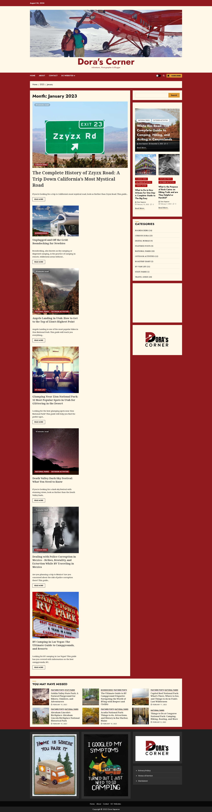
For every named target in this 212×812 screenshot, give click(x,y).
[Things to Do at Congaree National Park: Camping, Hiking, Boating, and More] (140, 716)
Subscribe (176, 75)
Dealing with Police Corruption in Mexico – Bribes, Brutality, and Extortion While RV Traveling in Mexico (54, 562)
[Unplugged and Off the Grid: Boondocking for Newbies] (55, 221)
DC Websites (67, 75)
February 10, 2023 (60, 724)
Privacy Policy (144, 770)
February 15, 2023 (60, 705)
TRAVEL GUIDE (52, 635)
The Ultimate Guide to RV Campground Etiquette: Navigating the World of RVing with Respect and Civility (113, 699)
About (42, 75)
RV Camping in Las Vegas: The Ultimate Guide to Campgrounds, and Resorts (53, 645)
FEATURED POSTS (166, 179)
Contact (53, 75)
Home (32, 75)
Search (174, 95)
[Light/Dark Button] (158, 75)
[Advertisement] (157, 303)
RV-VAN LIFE (40, 390)
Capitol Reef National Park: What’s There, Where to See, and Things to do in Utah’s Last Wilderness (165, 697)
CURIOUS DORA (41, 165)
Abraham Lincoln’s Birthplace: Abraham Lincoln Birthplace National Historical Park (65, 716)
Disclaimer (143, 781)
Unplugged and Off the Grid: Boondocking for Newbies (50, 241)
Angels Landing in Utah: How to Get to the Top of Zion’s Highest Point (55, 319)
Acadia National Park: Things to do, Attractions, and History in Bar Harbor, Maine (114, 716)
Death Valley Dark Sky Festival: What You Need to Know (52, 480)
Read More (38, 199)
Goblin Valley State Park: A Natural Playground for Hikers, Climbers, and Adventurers (64, 697)
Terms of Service (145, 775)
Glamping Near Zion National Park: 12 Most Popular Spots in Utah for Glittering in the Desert (55, 400)
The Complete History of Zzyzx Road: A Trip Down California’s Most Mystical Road (76, 179)
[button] (163, 75)
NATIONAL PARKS (42, 311)
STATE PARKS (141, 271)
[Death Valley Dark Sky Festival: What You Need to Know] (55, 451)
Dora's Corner (106, 61)
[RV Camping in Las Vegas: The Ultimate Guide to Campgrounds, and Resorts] (55, 615)
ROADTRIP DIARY (143, 261)
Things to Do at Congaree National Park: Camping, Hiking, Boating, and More (164, 716)
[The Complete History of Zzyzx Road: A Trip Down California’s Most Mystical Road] (80, 134)
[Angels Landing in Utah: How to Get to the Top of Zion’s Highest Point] (55, 291)
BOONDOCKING (41, 233)
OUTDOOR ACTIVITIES (59, 311)
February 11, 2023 (160, 705)
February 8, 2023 (159, 722)
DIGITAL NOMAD (142, 240)
